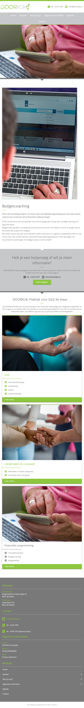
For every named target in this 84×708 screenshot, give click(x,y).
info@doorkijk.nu (75, 7)
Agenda (70, 15)
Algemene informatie (54, 15)
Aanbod (23, 15)
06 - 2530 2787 (57, 7)
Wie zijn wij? (35, 15)
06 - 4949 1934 (12, 631)
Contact (42, 21)
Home (13, 15)
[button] (32, 277)
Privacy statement (9, 657)
